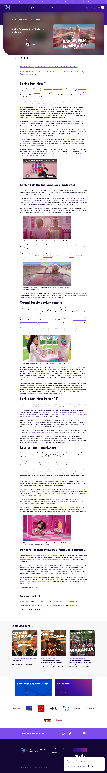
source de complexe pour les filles (41, 314)
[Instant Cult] (7, 8)
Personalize (71, 766)
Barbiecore (37, 93)
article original (76, 605)
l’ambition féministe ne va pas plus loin (53, 457)
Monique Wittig (36, 422)
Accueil (13, 19)
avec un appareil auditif (63, 493)
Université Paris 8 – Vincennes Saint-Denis (56, 66)
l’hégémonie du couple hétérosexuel (42, 432)
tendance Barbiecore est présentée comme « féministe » (43, 555)
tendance (41, 565)
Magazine (45, 8)
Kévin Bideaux (27, 66)
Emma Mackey (31, 501)
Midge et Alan (54, 471)
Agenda (35, 8)
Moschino (48, 153)
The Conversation (44, 605)
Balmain (54, 153)
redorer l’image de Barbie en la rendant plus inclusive (40, 491)
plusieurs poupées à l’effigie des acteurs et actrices (34, 581)
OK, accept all (95, 766)
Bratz (41, 489)
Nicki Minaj (80, 501)
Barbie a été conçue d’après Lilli (40, 111)
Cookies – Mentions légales (40, 767)
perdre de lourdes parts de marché (71, 489)
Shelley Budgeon (61, 404)
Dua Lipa (66, 501)
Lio (55, 155)
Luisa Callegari (49, 155)
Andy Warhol (30, 155)
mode (78, 91)
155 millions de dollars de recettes (40, 95)
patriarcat (71, 257)
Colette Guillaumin (57, 389)
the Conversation (46, 71)
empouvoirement (50, 308)
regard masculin (47, 257)
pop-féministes (60, 499)
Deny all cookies (82, 766)
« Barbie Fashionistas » (44, 212)
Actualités (19, 19)
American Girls (49, 489)
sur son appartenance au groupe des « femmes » (73, 367)
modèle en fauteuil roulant (46, 493)
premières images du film (53, 89)
